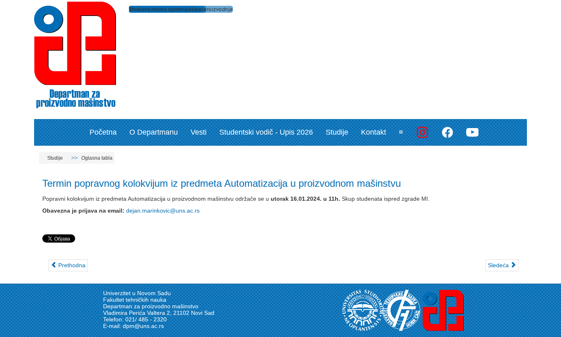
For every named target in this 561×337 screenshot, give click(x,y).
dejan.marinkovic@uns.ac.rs (163, 210)
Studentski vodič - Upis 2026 (266, 132)
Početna (103, 132)
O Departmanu (153, 132)
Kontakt (373, 132)
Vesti (199, 132)
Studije (337, 132)
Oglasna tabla (97, 158)
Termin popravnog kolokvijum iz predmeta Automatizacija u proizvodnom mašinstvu (221, 183)
